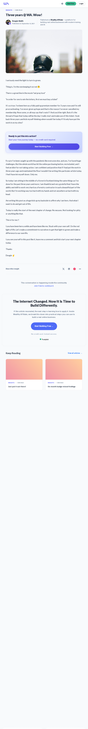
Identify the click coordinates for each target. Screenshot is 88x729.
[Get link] (80, 269)
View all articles (75, 353)
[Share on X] (63, 269)
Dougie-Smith (17, 21)
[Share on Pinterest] (74, 269)
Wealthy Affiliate (57, 20)
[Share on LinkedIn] (69, 269)
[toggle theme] (62, 3)
